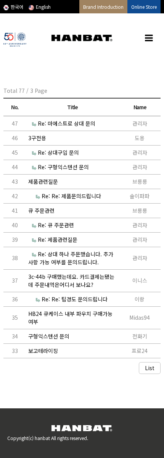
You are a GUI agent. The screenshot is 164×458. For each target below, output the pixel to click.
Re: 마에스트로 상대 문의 (66, 123)
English (43, 6)
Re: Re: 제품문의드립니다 (71, 196)
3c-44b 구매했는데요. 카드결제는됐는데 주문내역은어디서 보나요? (71, 280)
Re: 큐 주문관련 (56, 225)
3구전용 (37, 138)
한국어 (17, 6)
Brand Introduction (103, 6)
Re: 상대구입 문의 (58, 152)
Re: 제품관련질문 (57, 239)
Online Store (144, 6)
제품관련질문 (43, 181)
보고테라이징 (43, 350)
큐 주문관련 (41, 210)
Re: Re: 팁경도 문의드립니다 (75, 299)
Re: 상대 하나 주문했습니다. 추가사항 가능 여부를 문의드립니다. (70, 258)
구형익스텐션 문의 (48, 336)
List (149, 368)
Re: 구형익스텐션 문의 (63, 167)
